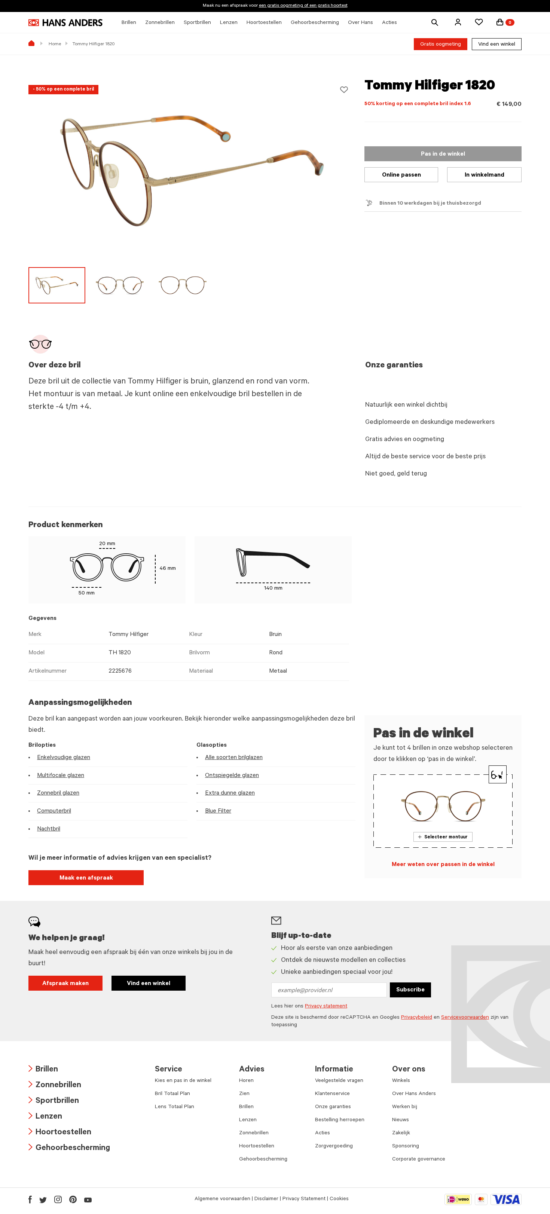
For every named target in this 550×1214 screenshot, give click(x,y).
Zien (244, 1094)
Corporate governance (418, 1160)
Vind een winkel (496, 45)
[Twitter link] (43, 1199)
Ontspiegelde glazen (232, 776)
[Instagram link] (58, 1199)
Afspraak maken (65, 984)
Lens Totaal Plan (174, 1107)
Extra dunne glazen (230, 793)
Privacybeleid (416, 1018)
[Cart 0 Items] (499, 22)
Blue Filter (218, 811)
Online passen (401, 175)
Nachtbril (48, 829)
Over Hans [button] (360, 23)
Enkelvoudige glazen (63, 758)
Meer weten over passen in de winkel (443, 865)
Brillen (43, 1070)
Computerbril (54, 811)
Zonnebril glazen (58, 793)
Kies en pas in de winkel (183, 1081)
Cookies (339, 1199)
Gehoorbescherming (69, 1148)
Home (55, 44)
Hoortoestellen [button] (264, 23)
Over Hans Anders (414, 1094)
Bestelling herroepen (339, 1120)
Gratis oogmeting (440, 45)
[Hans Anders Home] (65, 22)
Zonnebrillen (54, 1086)
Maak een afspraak (86, 878)
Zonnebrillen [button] (160, 23)
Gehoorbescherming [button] (315, 23)
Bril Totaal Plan (172, 1094)
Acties (322, 1134)
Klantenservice (332, 1094)
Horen (246, 1081)
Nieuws (400, 1120)
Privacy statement (326, 1007)
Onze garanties (333, 1107)
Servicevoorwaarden (465, 1018)
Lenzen (45, 1117)
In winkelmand (484, 175)
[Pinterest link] (73, 1199)
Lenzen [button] (229, 23)
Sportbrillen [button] (197, 23)
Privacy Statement (304, 1199)
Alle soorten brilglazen (234, 758)
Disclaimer (266, 1199)
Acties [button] (389, 23)
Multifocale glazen (60, 776)
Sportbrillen (53, 1101)
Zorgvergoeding (334, 1147)
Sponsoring (405, 1147)
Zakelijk (401, 1134)
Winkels (401, 1081)
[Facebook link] (30, 1199)
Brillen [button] (129, 23)
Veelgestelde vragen (339, 1081)
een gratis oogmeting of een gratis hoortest (303, 6)
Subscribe (410, 990)
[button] (457, 22)
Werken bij (404, 1107)
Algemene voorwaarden (222, 1199)
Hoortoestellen (59, 1133)
